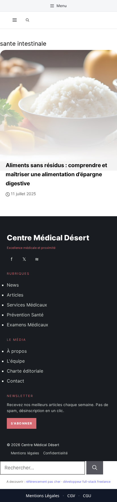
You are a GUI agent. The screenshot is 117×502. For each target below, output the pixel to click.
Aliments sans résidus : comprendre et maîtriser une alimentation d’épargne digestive (56, 174)
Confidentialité (55, 453)
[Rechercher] (94, 468)
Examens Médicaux (27, 324)
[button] (27, 20)
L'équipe (16, 361)
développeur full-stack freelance (86, 482)
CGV (71, 495)
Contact (15, 381)
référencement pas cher (43, 482)
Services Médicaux (27, 305)
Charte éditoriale (25, 371)
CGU (87, 495)
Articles (15, 294)
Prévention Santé (25, 315)
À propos (17, 351)
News (13, 284)
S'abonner (21, 423)
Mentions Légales (42, 495)
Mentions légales (25, 453)
